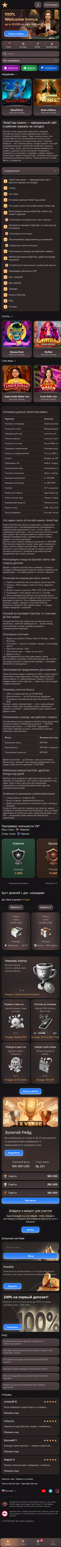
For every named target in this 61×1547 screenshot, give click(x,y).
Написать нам (8, 1479)
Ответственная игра (11, 1483)
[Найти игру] (5, 53)
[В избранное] (27, 83)
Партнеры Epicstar (29, 1483)
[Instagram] (57, 1490)
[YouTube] (44, 1490)
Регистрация (51, 5)
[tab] (9, 45)
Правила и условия (24, 1479)
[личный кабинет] (38, 5)
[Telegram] (50, 1490)
